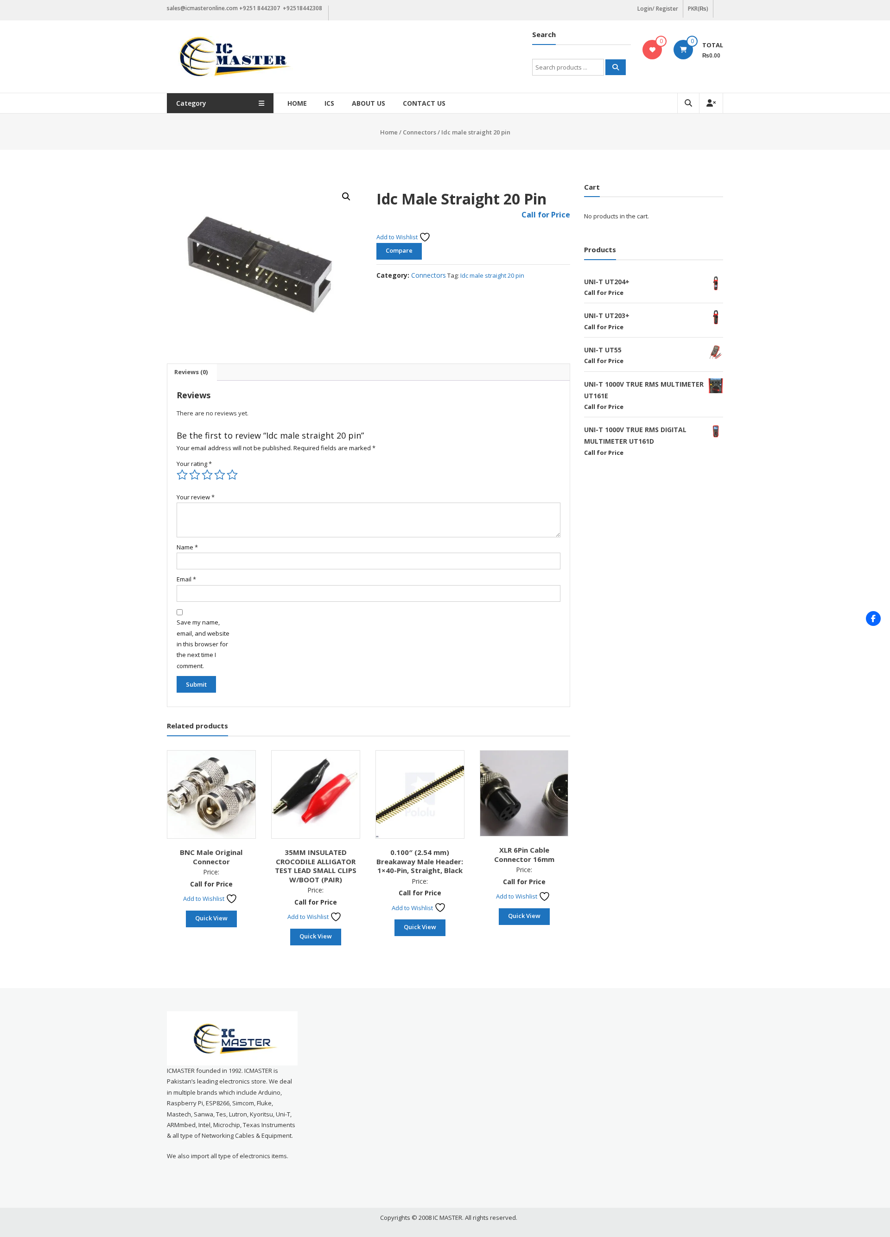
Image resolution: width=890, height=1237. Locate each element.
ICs (329, 103)
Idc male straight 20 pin (492, 275)
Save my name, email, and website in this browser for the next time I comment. (203, 644)
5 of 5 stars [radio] (232, 474)
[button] (346, 196)
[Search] (615, 67)
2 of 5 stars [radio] (194, 474)
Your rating (194, 463)
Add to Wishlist (397, 237)
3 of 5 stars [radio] (207, 474)
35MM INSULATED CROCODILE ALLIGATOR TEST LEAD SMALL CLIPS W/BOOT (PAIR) (315, 866)
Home (297, 103)
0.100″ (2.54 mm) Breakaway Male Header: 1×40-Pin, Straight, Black (419, 861)
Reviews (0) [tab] (191, 372)
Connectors (419, 132)
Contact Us (424, 103)
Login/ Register (657, 9)
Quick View (211, 918)
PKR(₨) (698, 9)
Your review (196, 497)
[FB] (873, 618)
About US (368, 103)
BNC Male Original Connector (211, 857)
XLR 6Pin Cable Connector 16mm (524, 854)
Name (187, 547)
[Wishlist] (652, 49)
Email (186, 579)
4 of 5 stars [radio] (219, 474)
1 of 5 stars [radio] (182, 474)
